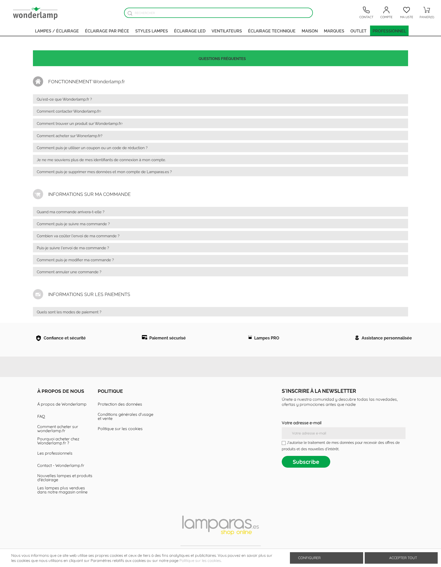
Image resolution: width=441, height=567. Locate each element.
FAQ (41, 416)
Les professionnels (54, 453)
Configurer (309, 558)
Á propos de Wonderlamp (62, 404)
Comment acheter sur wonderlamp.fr (57, 428)
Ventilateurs (227, 30)
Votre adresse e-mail (302, 422)
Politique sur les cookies (120, 428)
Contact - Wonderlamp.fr (60, 465)
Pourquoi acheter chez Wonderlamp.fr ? (58, 440)
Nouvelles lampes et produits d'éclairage (64, 477)
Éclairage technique (272, 30)
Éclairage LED (189, 30)
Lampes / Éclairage (57, 30)
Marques (334, 30)
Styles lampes (151, 30)
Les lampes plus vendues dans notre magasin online (62, 489)
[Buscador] (130, 13)
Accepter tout (403, 558)
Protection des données (120, 404)
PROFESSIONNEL (389, 30)
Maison (310, 30)
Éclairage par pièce (107, 30)
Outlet (358, 30)
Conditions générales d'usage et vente (125, 416)
